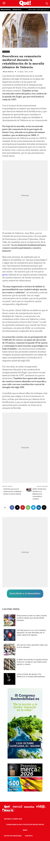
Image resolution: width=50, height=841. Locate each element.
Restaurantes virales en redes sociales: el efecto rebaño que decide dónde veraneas (32, 617)
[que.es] (25, 3)
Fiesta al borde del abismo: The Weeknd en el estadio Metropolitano (31, 675)
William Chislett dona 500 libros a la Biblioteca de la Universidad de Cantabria (39, 494)
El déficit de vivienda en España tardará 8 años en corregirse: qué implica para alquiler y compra (32, 661)
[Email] (44, 507)
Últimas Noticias (6, 9)
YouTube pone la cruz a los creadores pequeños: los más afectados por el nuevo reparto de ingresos (31, 632)
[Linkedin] (38, 507)
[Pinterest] (22, 507)
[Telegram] (33, 507)
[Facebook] (12, 507)
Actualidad (6, 51)
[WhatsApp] (28, 507)
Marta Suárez (8, 71)
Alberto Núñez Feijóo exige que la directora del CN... (31, 9)
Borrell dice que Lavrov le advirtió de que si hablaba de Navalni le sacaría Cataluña (12, 491)
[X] (17, 507)
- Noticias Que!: (17, 9)
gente (5, 274)
